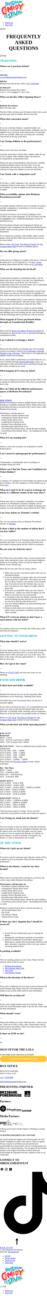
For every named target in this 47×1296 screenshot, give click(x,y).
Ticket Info (9, 1263)
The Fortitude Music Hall (14, 968)
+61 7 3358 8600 (6, 1077)
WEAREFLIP (13, 1252)
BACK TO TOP (6, 1248)
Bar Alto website (20, 762)
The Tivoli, (12, 718)
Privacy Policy (10, 1258)
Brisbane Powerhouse (13, 966)
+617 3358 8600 (32, 84)
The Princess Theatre (28, 244)
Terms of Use (10, 1260)
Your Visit (9, 25)
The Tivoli (15, 244)
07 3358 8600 (37, 264)
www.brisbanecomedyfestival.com (13, 77)
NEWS (7, 1256)
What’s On (9, 23)
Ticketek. (12, 524)
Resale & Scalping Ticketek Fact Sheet (26, 331)
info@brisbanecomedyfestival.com (13, 1082)
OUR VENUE (6, 400)
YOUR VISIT (13, 673)
